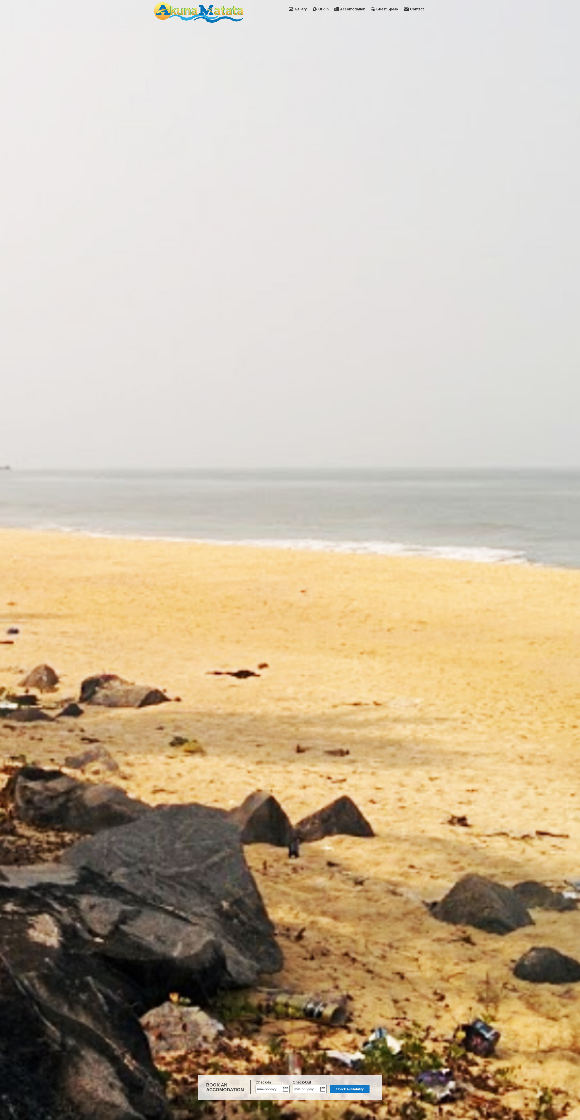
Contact (417, 9)
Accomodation (352, 9)
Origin (323, 9)
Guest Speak (387, 9)
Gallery (301, 9)
